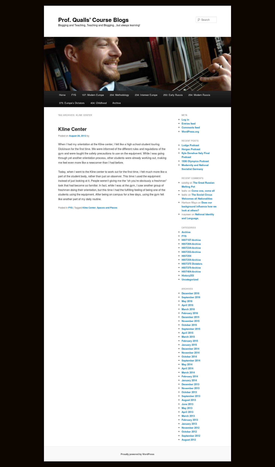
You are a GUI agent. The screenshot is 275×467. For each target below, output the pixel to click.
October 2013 (189, 392)
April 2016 (187, 305)
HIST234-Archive (191, 248)
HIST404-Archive (191, 271)
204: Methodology (119, 95)
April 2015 (187, 332)
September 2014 (191, 360)
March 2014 (188, 372)
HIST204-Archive (191, 244)
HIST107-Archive (191, 240)
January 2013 (189, 423)
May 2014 (187, 364)
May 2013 (187, 408)
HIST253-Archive (191, 252)
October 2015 (189, 325)
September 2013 (191, 396)
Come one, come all (203, 190)
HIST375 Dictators (192, 263)
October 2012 (189, 431)
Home (62, 95)
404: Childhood (99, 103)
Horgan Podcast (191, 149)
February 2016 (190, 313)
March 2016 (188, 309)
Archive (116, 103)
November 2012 (190, 427)
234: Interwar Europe (146, 95)
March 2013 (188, 416)
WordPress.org (190, 131)
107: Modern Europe (93, 95)
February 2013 (190, 420)
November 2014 (190, 352)
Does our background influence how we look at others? (199, 206)
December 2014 (190, 348)
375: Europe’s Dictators (72, 103)
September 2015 (191, 329)
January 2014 (189, 380)
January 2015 (189, 344)
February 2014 (190, 376)
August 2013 (189, 400)
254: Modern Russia (199, 95)
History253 (188, 275)
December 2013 (190, 384)
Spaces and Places (107, 207)
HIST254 (186, 256)
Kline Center (72, 128)
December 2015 (190, 317)
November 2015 (190, 321)
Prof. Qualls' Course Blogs (93, 20)
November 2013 (190, 388)
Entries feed (188, 123)
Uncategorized (190, 279)
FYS (73, 95)
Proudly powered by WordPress (137, 454)
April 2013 (187, 412)
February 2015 (190, 341)
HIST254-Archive (191, 259)
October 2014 (189, 356)
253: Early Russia (173, 95)
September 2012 (191, 435)
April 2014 (187, 368)
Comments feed (191, 127)
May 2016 (187, 301)
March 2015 (188, 336)
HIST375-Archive (191, 267)
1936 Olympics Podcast (195, 161)
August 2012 (189, 439)
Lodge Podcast (190, 145)
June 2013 (187, 404)
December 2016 (190, 293)
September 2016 (191, 297)
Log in (185, 119)
